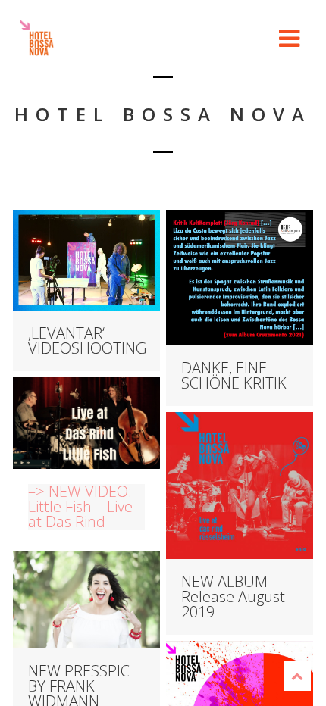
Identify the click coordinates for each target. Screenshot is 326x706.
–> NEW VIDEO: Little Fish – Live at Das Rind (80, 507)
